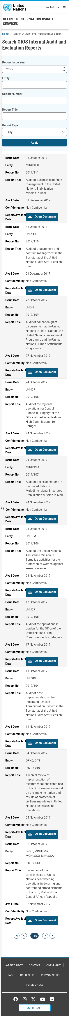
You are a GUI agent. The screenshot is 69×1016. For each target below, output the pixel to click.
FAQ (10, 975)
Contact (34, 965)
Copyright (53, 965)
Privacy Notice (51, 975)
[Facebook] (16, 999)
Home (5, 33)
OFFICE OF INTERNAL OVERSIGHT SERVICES (28, 21)
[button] (42, 217)
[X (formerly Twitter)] (33, 999)
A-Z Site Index (14, 965)
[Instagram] (24, 999)
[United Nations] (14, 7)
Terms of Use (34, 984)
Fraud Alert (27, 975)
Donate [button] (36, 1008)
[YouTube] (42, 999)
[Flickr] (52, 999)
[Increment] (64, 67)
